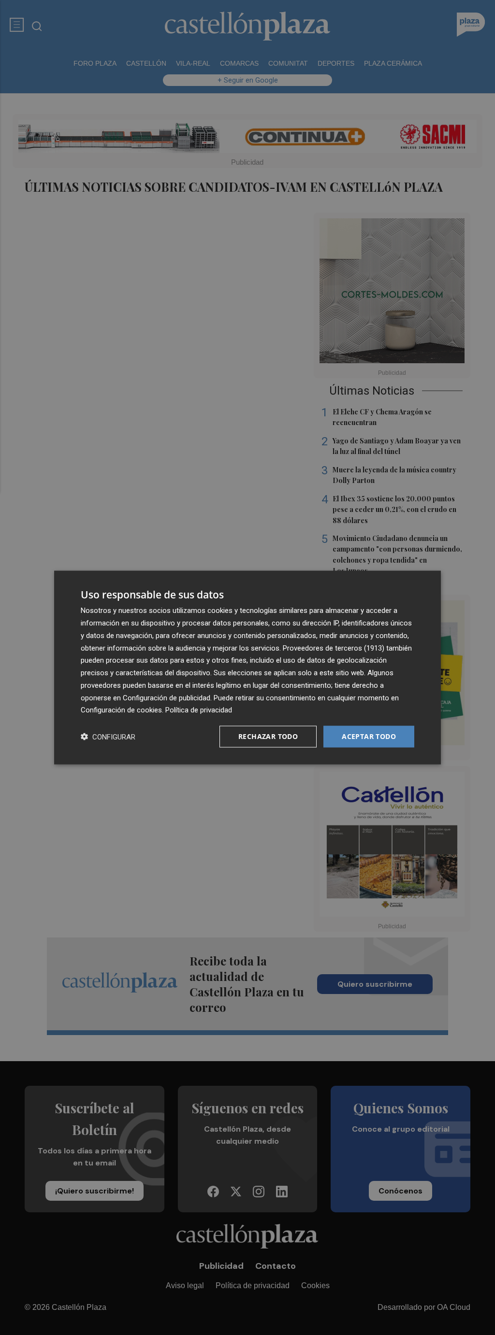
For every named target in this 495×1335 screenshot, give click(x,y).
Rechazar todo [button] (268, 736)
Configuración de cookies (121, 710)
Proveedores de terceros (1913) (333, 647)
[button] (108, 736)
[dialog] (247, 668)
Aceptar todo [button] (369, 736)
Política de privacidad (198, 710)
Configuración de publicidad (166, 697)
